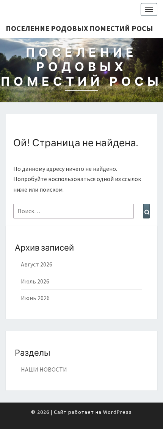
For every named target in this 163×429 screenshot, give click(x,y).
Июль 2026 (35, 281)
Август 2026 (36, 264)
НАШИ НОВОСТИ (44, 369)
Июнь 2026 (35, 298)
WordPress (117, 412)
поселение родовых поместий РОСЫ (79, 28)
